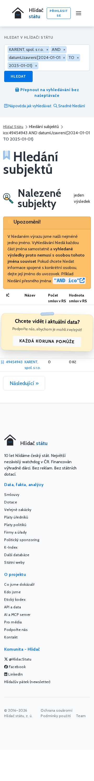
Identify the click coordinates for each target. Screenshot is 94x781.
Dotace (10, 502)
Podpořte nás (16, 629)
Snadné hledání (71, 106)
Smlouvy (12, 494)
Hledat (18, 76)
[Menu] (78, 13)
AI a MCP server (17, 614)
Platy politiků (15, 524)
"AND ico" (67, 281)
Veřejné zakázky (18, 509)
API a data (12, 607)
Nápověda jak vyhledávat (29, 106)
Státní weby (14, 562)
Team (81, 715)
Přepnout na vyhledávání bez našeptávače (49, 92)
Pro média (13, 622)
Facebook (17, 666)
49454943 (14, 362)
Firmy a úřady (15, 532)
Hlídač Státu (13, 126)
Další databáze (16, 555)
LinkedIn (15, 674)
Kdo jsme (12, 592)
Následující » (24, 383)
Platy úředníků (16, 517)
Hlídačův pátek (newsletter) (27, 681)
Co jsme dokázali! (19, 584)
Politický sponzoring (21, 539)
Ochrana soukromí (56, 710)
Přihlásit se (59, 13)
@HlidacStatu (20, 659)
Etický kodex (15, 599)
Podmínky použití (56, 715)
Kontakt (11, 637)
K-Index (11, 547)
